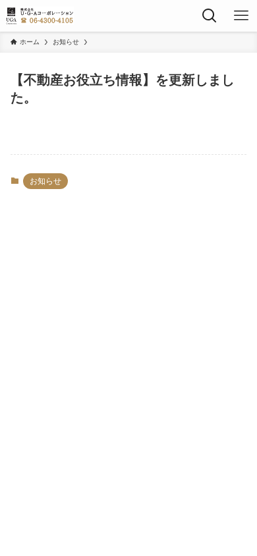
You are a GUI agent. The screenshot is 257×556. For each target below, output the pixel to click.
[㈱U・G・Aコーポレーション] (39, 16)
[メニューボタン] (241, 16)
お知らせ (45, 181)
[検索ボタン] (209, 16)
